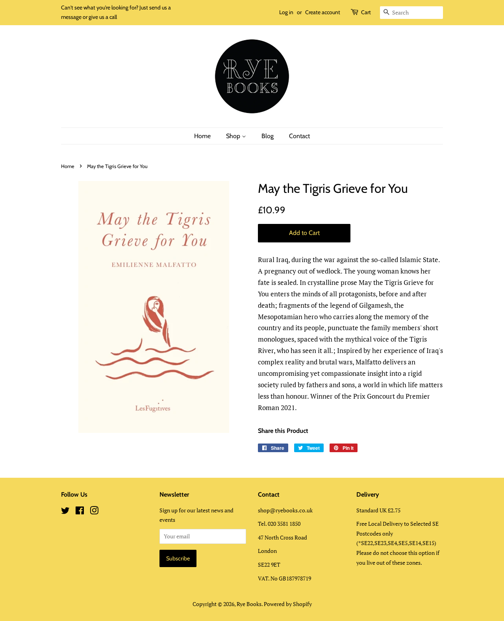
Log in (286, 12)
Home (202, 136)
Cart (366, 12)
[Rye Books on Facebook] (79, 512)
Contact (299, 136)
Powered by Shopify (288, 604)
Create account (322, 12)
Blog (267, 136)
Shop (234, 136)
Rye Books (249, 604)
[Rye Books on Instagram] (94, 512)
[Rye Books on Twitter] (65, 512)
